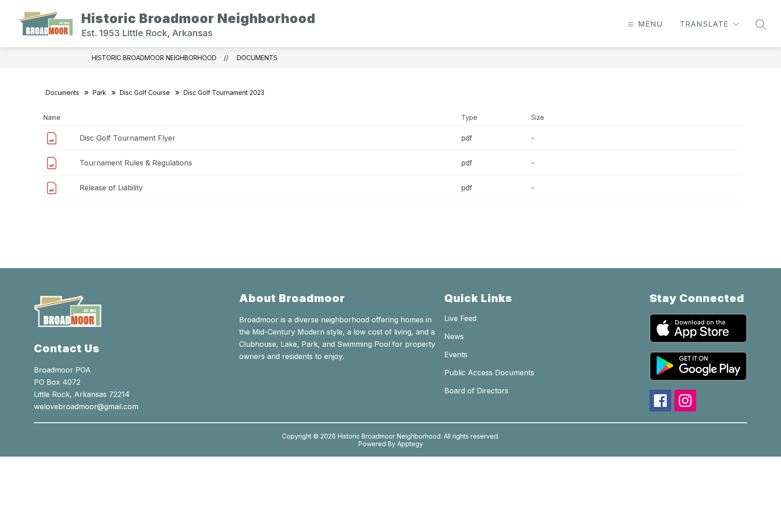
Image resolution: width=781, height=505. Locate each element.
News (454, 336)
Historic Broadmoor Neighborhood (154, 57)
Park (99, 92)
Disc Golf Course (145, 92)
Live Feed (460, 318)
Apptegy (410, 444)
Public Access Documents (489, 372)
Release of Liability (111, 187)
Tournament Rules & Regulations (136, 162)
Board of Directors (476, 390)
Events (455, 354)
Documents (257, 57)
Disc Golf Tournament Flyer (127, 137)
